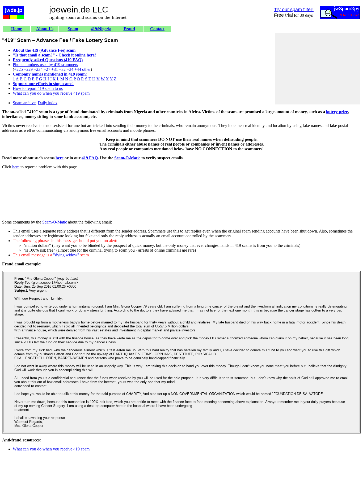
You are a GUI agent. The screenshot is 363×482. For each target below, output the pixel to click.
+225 (18, 69)
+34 (70, 69)
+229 (28, 69)
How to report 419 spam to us (38, 88)
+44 (77, 69)
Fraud (129, 29)
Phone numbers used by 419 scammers (45, 64)
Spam (73, 29)
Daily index (47, 102)
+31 (54, 69)
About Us (44, 29)
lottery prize (337, 111)
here (60, 158)
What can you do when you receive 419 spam (51, 93)
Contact (157, 29)
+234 (38, 69)
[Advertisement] (318, 69)
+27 (47, 69)
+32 (62, 69)
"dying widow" (66, 255)
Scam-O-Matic (127, 158)
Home (16, 29)
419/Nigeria (101, 29)
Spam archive (24, 102)
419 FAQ (90, 158)
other (86, 69)
